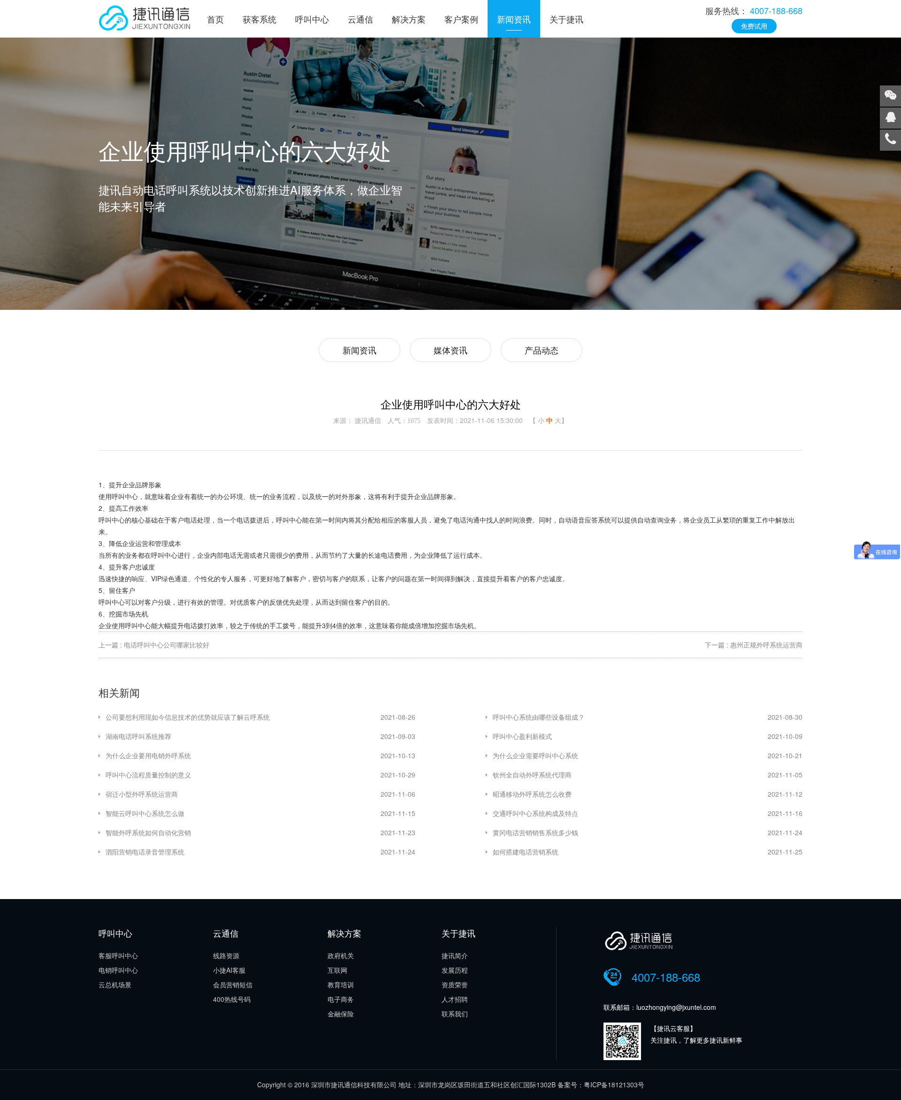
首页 (215, 19)
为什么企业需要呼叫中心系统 (535, 755)
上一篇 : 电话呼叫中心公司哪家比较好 (154, 644)
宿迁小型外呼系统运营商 (142, 794)
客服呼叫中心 (118, 955)
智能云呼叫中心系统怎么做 (145, 813)
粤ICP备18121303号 (614, 1084)
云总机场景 (115, 984)
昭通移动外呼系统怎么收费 (532, 794)
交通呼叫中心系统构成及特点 (535, 813)
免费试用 (754, 26)
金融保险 (341, 1013)
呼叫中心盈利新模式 (522, 736)
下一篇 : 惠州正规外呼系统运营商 (753, 644)
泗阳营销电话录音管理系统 (145, 851)
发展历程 (455, 970)
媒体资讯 (450, 350)
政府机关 (341, 955)
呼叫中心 (312, 19)
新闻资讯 (514, 19)
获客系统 (259, 19)
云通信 (360, 19)
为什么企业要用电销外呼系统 (148, 755)
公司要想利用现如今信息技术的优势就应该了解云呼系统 (188, 717)
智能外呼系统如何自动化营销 (148, 832)
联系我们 (455, 1013)
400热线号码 (232, 999)
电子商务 (341, 999)
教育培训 (341, 984)
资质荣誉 (455, 984)
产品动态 (541, 350)
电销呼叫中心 (118, 970)
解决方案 (409, 19)
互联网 (337, 970)
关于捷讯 (566, 19)
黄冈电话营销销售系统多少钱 (535, 832)
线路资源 (226, 955)
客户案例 (461, 19)
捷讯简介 (455, 955)
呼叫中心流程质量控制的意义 (148, 774)
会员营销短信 (232, 984)
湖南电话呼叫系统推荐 (138, 736)
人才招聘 (455, 999)
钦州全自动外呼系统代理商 (532, 774)
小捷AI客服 (229, 970)
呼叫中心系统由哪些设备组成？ (539, 717)
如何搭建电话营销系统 (525, 851)
